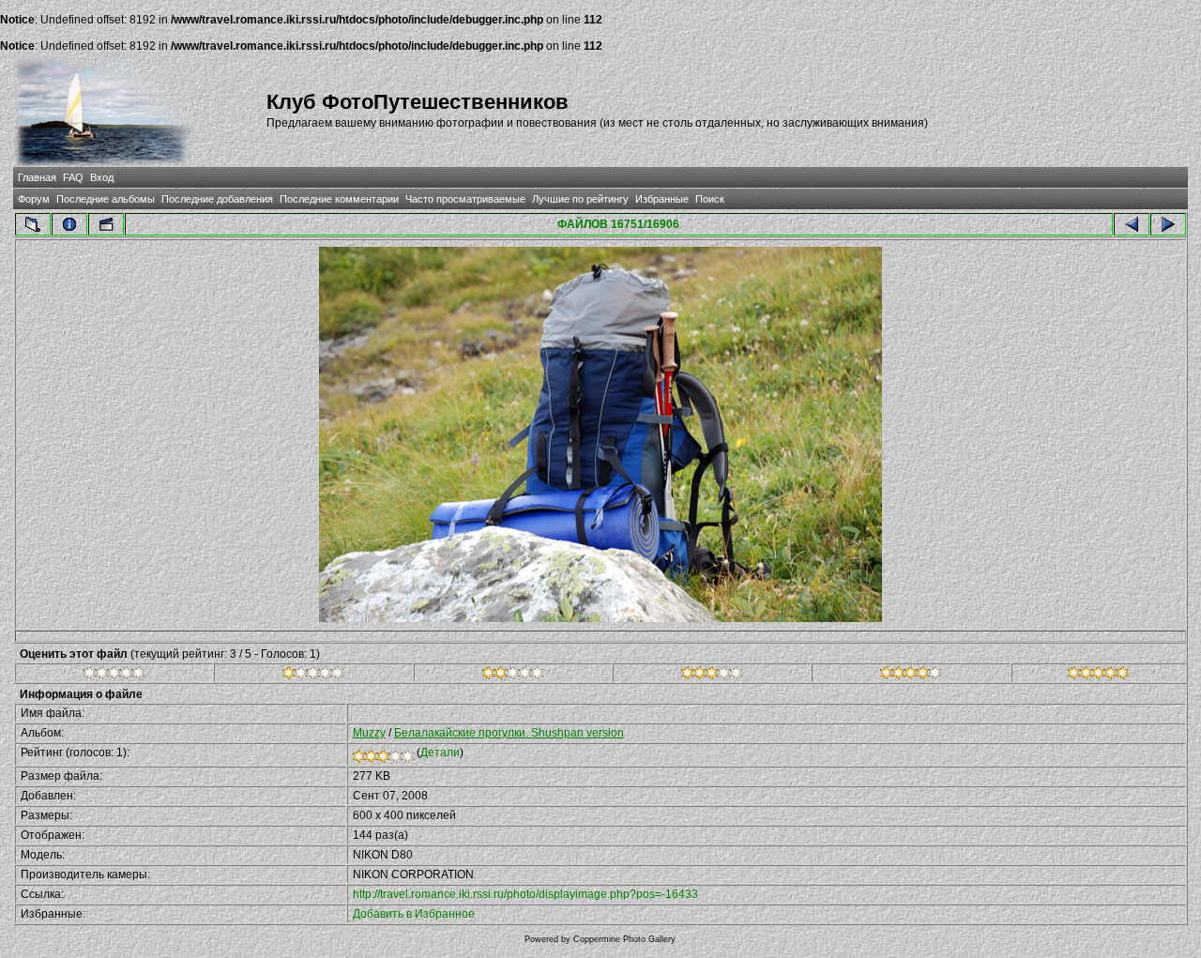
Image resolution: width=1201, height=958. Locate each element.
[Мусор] (114, 675)
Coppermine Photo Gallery (624, 939)
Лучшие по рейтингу (580, 199)
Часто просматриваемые (465, 199)
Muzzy (369, 732)
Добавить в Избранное (414, 913)
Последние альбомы (105, 199)
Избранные (662, 199)
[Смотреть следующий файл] (1168, 224)
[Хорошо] (711, 675)
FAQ (73, 177)
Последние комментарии (339, 199)
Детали (440, 752)
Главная (37, 177)
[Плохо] (312, 675)
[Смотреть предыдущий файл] (1131, 224)
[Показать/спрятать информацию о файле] (69, 224)
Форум (34, 199)
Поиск (709, 199)
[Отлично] (910, 675)
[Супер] (1098, 675)
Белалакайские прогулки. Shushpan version (509, 732)
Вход (102, 177)
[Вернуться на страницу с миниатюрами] (33, 224)
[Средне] (512, 675)
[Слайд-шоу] (106, 224)
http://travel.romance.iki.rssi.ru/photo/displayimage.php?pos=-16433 (525, 894)
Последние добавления (217, 199)
